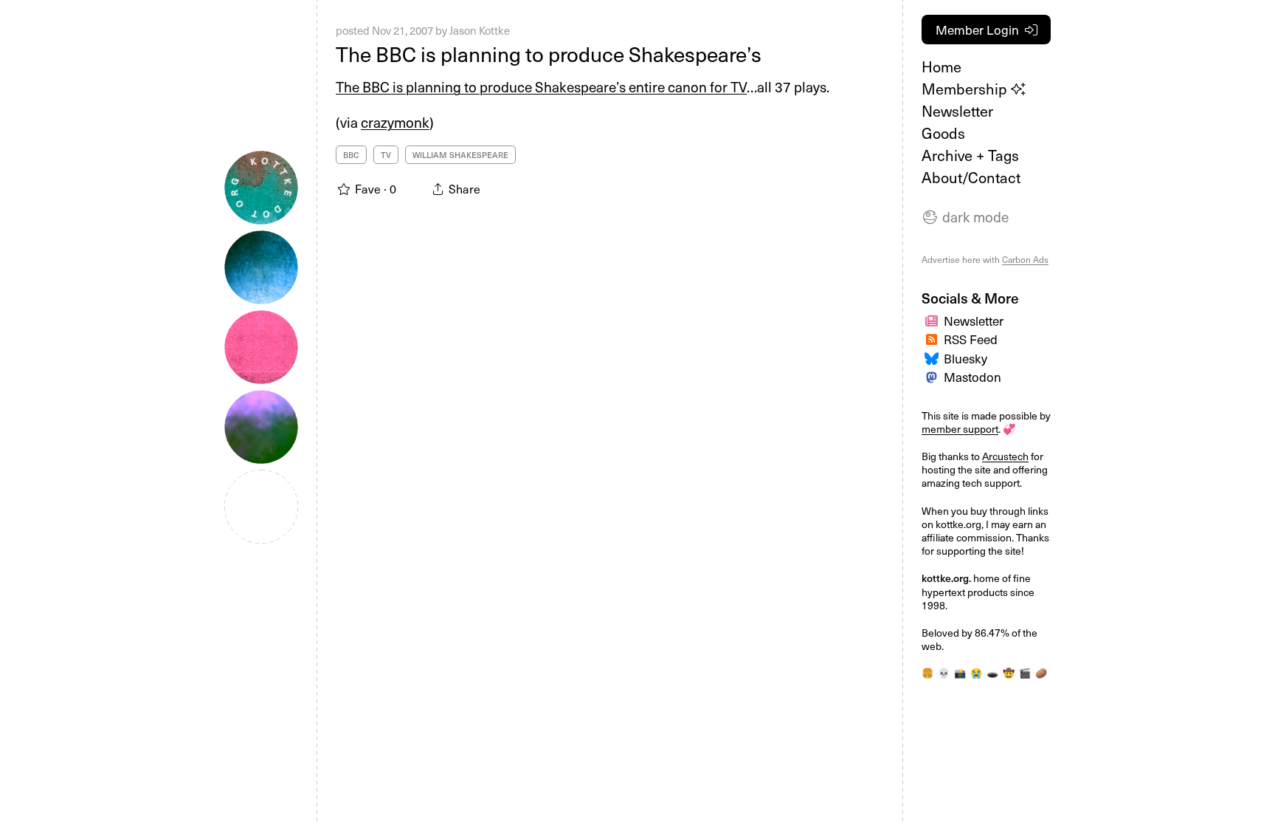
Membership (966, 88)
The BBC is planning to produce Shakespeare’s (548, 53)
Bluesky (965, 358)
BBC (351, 154)
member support (960, 429)
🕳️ (992, 672)
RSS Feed (971, 339)
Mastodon (972, 377)
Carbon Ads (1025, 259)
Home (941, 66)
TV (386, 154)
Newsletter (957, 110)
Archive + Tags (970, 155)
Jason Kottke (479, 30)
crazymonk (395, 121)
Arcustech (1005, 456)
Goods (943, 133)
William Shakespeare (460, 154)
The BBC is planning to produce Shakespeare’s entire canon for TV (541, 86)
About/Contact (971, 177)
